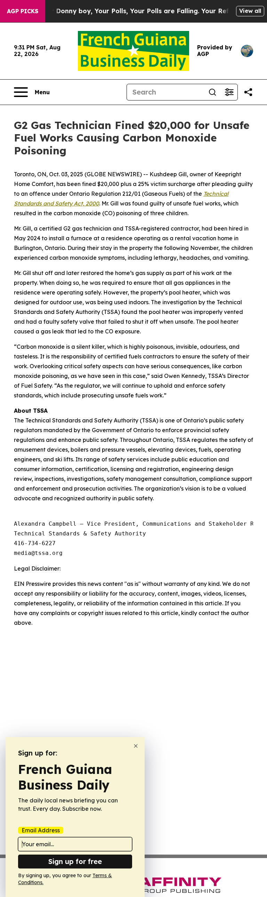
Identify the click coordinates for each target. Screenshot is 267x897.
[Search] (212, 92)
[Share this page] (248, 92)
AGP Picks (22, 11)
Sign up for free (75, 861)
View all (250, 10)
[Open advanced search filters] (229, 92)
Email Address (41, 830)
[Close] (135, 746)
